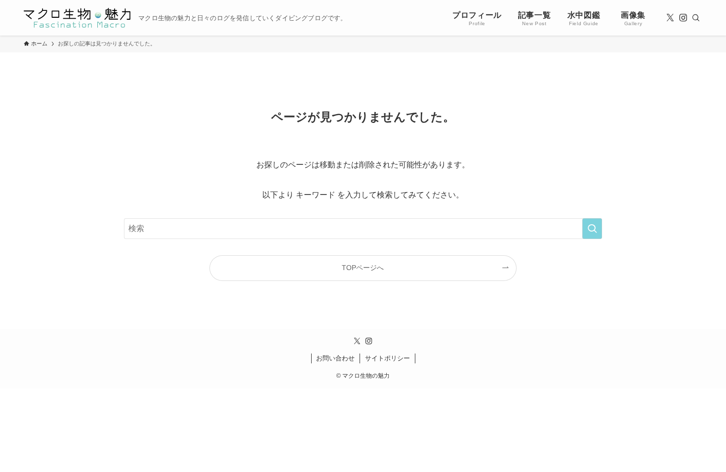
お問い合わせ (335, 358)
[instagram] (683, 18)
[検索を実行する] (592, 228)
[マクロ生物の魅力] (77, 18)
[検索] (696, 18)
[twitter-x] (670, 18)
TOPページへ (363, 268)
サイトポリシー (387, 358)
